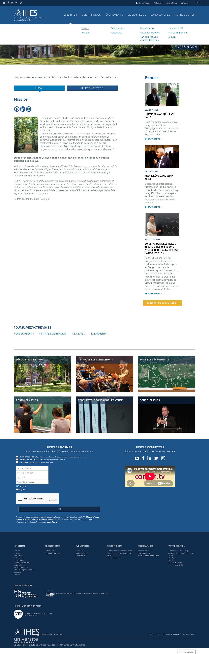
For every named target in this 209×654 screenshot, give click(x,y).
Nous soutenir (23, 333)
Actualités (158, 3)
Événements (114, 14)
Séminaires (80, 551)
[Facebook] (16, 109)
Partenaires (116, 32)
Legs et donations (175, 563)
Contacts (184, 3)
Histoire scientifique (52, 333)
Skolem (172, 37)
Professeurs (49, 551)
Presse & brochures (149, 32)
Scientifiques (91, 14)
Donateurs (172, 558)
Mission (85, 28)
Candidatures (160, 14)
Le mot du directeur (92, 88)
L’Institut (70, 14)
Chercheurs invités (52, 553)
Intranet (176, 634)
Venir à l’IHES (171, 3)
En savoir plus (152, 139)
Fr (195, 3)
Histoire (85, 32)
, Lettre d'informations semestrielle (42, 460)
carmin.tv (147, 451)
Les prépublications (114, 558)
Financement (117, 28)
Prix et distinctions (177, 32)
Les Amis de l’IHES (175, 565)
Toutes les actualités (161, 303)
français (21, 486)
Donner (171, 560)
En (198, 3)
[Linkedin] (22, 109)
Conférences (80, 555)
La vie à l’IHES (175, 28)
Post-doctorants (144, 553)
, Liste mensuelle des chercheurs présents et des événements (52, 457)
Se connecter (144, 3)
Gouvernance (146, 28)
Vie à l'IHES (78, 333)
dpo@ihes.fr (52, 522)
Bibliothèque (137, 14)
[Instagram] (28, 109)
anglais (21, 489)
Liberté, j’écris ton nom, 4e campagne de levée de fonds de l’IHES (180, 553)
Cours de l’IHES (81, 553)
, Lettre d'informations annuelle (36, 462)
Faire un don (186, 46)
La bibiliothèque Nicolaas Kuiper (119, 551)
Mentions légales (153, 634)
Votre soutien (185, 14)
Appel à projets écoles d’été (148, 555)
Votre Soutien (176, 546)
